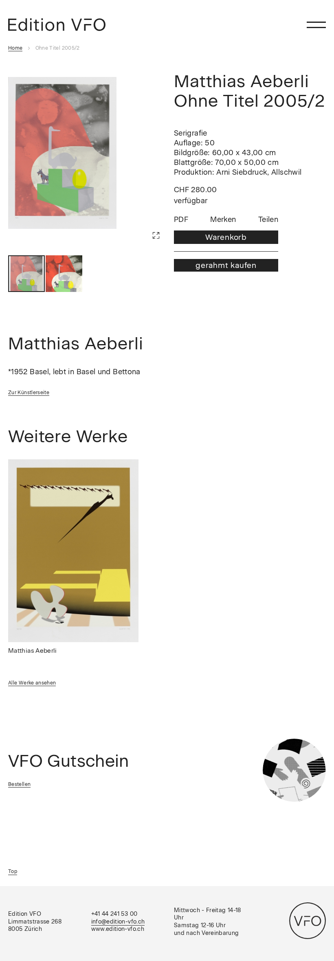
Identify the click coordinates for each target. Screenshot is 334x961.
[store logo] (56, 24)
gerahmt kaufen (226, 265)
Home (15, 48)
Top (12, 871)
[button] (143, 223)
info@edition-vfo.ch (118, 921)
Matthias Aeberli (32, 650)
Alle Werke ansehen (32, 683)
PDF (181, 220)
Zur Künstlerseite (28, 392)
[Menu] (316, 25)
